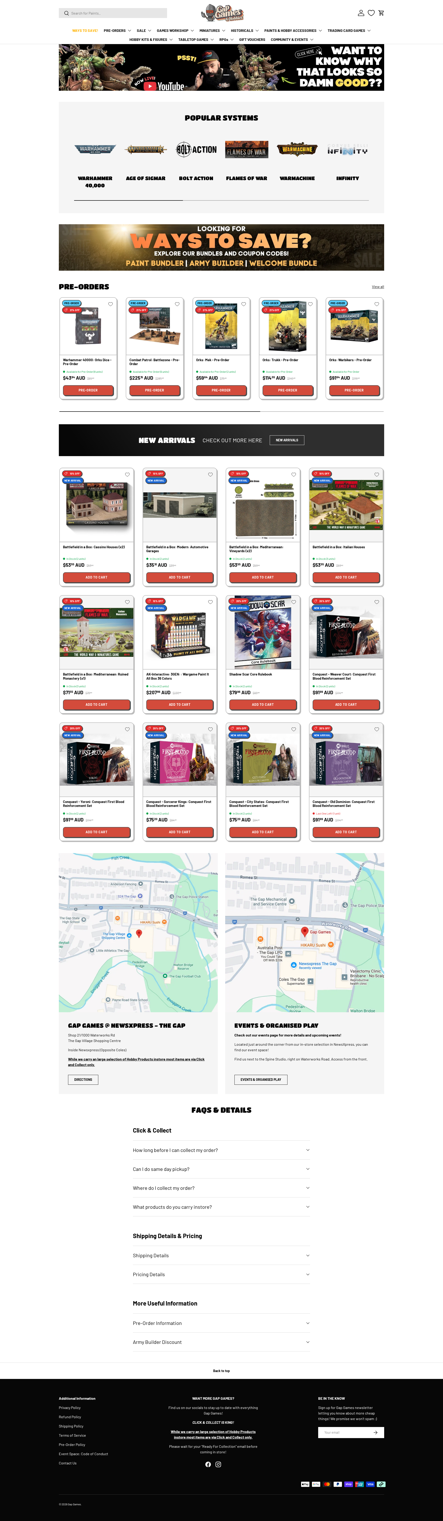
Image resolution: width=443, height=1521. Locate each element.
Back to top (221, 1371)
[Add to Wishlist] (110, 304)
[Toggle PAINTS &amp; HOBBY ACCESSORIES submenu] (320, 30)
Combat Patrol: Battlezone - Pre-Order (154, 362)
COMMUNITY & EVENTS (289, 39)
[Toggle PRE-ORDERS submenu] (129, 30)
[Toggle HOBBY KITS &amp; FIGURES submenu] (171, 39)
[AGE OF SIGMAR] (145, 149)
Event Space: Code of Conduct (83, 1453)
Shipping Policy (71, 1426)
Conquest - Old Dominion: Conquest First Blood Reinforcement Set (344, 804)
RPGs (223, 39)
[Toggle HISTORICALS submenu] (257, 30)
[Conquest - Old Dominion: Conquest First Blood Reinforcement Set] (346, 760)
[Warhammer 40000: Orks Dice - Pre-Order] (88, 326)
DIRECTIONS (83, 1080)
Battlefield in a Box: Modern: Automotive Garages (177, 549)
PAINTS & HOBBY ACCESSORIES (290, 30)
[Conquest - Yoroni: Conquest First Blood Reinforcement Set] (96, 760)
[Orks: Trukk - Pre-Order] (287, 326)
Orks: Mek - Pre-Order (212, 360)
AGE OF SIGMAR (145, 178)
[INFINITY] (347, 149)
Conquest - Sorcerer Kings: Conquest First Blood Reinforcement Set (178, 804)
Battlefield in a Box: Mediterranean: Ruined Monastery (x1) (95, 676)
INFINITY (347, 178)
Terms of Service (72, 1435)
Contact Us (68, 1463)
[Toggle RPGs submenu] (232, 39)
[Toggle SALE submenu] (149, 30)
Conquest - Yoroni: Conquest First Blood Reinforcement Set (93, 804)
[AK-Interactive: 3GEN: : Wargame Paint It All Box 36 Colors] (180, 632)
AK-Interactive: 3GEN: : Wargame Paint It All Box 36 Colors (177, 676)
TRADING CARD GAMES (346, 30)
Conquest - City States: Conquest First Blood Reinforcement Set (259, 804)
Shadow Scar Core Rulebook (250, 674)
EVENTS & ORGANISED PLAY (261, 1080)
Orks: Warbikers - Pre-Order (350, 360)
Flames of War (246, 178)
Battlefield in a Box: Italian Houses (339, 547)
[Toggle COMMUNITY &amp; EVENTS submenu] (311, 39)
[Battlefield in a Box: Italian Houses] (346, 505)
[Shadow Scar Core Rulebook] (263, 632)
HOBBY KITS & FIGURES (148, 39)
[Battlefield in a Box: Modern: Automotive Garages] (180, 505)
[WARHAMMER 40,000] (95, 149)
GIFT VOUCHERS (252, 39)
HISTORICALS (242, 30)
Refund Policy (70, 1417)
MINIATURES (210, 30)
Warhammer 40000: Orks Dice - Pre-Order (87, 362)
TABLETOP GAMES (193, 39)
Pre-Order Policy (72, 1444)
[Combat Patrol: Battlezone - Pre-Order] (154, 326)
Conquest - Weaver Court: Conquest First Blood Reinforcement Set (344, 676)
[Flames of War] (246, 149)
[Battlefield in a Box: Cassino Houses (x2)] (96, 505)
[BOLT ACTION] (196, 149)
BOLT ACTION (196, 178)
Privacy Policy (70, 1407)
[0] (371, 13)
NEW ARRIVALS (287, 440)
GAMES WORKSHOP (173, 30)
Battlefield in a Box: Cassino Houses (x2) (94, 547)
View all (378, 286)
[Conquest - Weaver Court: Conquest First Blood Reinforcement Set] (346, 632)
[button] (381, 13)
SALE (141, 30)
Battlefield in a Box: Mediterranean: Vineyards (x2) (256, 549)
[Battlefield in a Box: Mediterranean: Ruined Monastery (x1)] (96, 632)
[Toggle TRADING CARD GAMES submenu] (369, 30)
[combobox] (113, 13)
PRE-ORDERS (115, 30)
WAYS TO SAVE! (85, 30)
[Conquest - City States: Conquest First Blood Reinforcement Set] (263, 760)
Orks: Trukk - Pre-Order (280, 360)
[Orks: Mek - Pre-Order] (221, 326)
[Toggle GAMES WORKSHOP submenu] (192, 30)
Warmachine (297, 178)
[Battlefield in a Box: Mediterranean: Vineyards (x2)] (263, 505)
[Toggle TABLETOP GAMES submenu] (212, 39)
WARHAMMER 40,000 (95, 181)
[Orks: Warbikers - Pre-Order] (354, 326)
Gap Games (74, 1504)
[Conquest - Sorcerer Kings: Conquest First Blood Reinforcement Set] (180, 760)
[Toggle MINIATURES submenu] (223, 30)
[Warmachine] (297, 149)
